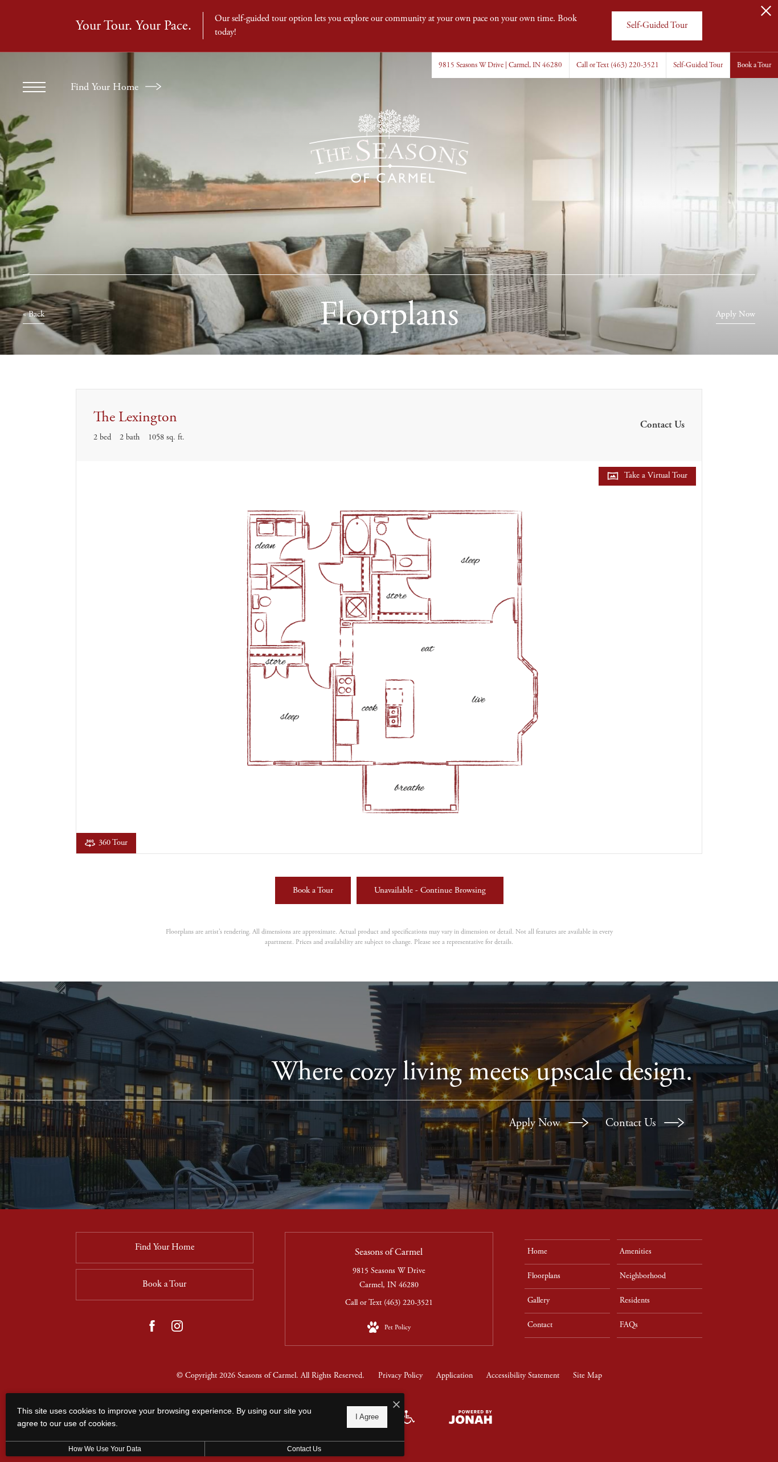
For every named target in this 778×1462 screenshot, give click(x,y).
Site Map (587, 1375)
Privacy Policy (400, 1375)
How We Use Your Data (104, 1449)
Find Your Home (106, 86)
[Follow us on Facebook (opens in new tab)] (152, 1328)
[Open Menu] (34, 87)
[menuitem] (567, 1252)
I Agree (367, 1416)
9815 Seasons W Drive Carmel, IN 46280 (389, 1278)
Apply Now (536, 1123)
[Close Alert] (766, 14)
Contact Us (631, 1123)
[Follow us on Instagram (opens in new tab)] (177, 1328)
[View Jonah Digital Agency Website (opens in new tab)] (470, 1419)
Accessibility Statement (522, 1375)
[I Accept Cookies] (396, 1406)
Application (454, 1375)
